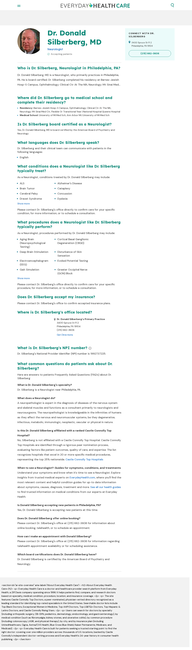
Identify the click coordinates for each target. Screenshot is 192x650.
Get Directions (65, 334)
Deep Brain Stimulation (34, 252)
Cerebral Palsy (29, 193)
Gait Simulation (29, 269)
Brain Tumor (27, 188)
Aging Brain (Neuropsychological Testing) (32, 243)
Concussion (64, 193)
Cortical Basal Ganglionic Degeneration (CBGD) (73, 241)
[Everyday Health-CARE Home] (95, 5)
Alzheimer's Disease (69, 183)
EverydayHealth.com (82, 477)
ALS (22, 183)
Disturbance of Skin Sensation (69, 253)
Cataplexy (63, 188)
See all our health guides (105, 487)
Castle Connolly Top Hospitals (84, 459)
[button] (172, 5)
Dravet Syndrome (31, 198)
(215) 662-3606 (77, 523)
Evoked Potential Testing (72, 261)
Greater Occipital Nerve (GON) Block (72, 271)
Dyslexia (62, 198)
